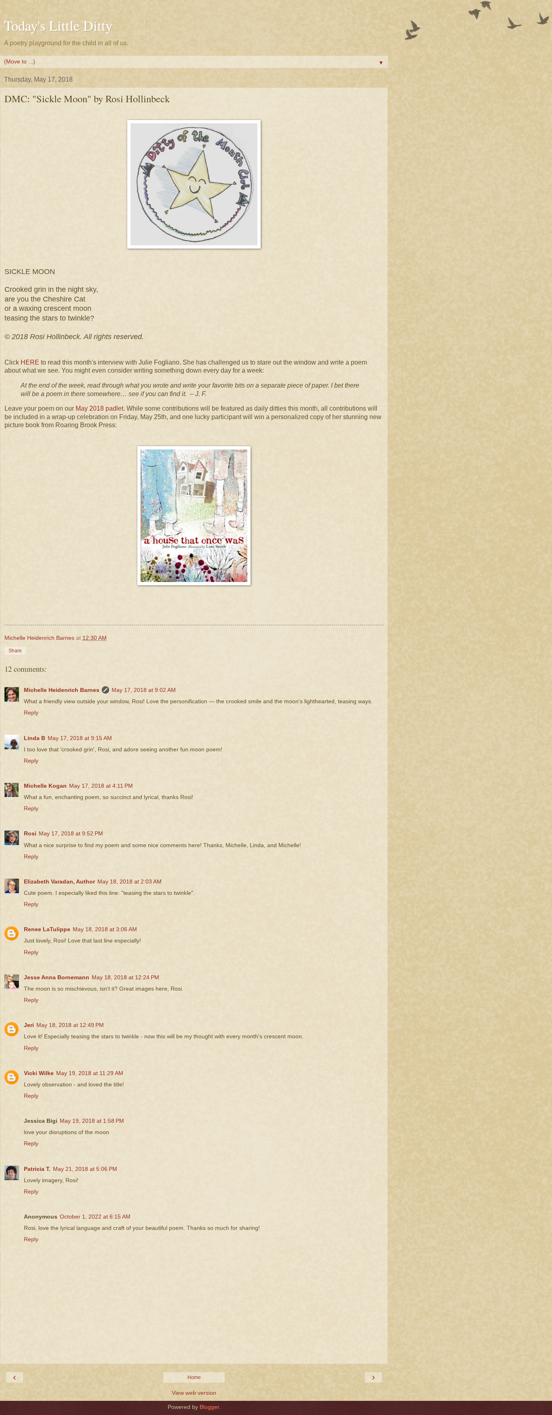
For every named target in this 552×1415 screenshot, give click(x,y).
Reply (31, 712)
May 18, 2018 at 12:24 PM (125, 977)
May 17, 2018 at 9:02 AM (144, 690)
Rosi (30, 833)
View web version (194, 1393)
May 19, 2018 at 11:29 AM (89, 1073)
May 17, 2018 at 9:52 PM (71, 833)
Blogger (209, 1407)
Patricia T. (37, 1169)
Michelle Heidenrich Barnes (61, 690)
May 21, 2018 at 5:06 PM (85, 1169)
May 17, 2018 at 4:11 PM (101, 785)
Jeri (29, 1025)
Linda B (34, 738)
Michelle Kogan (45, 785)
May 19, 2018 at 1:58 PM (92, 1121)
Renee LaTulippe (47, 929)
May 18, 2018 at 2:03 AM (129, 881)
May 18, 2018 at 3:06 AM (105, 929)
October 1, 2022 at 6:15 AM (95, 1216)
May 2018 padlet (99, 408)
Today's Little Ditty (58, 25)
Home (194, 1377)
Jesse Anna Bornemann (56, 977)
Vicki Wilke (39, 1073)
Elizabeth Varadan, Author (59, 881)
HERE (30, 362)
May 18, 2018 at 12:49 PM (70, 1025)
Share (15, 651)
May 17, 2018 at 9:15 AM (80, 738)
